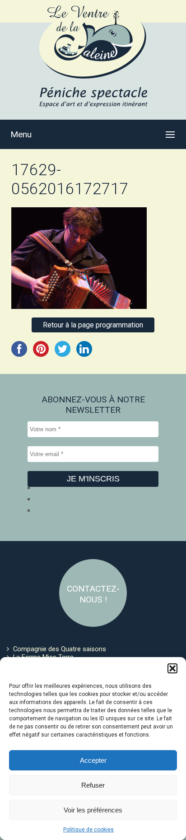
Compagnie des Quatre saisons (59, 649)
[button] (172, 668)
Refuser (93, 785)
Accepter (93, 760)
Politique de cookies (88, 829)
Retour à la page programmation (93, 325)
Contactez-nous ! (93, 594)
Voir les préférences (93, 810)
